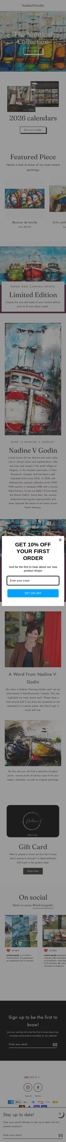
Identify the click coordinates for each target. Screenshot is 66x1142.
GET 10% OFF (33, 593)
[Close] (60, 540)
